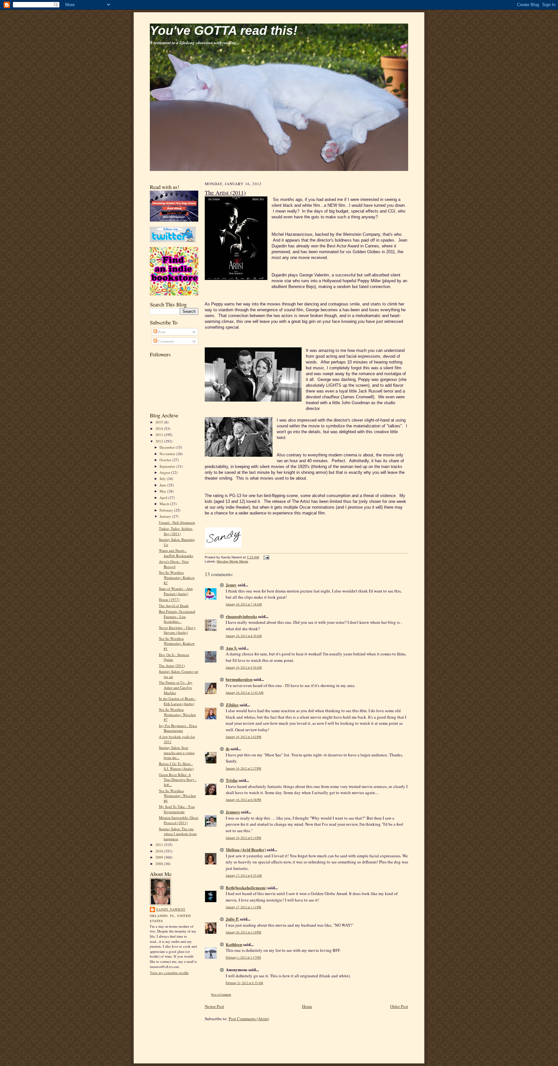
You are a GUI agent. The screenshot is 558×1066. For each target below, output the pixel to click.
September (168, 466)
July (163, 478)
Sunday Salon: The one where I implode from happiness (178, 833)
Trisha (232, 780)
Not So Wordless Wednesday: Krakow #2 (177, 577)
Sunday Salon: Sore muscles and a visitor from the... (177, 752)
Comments (165, 341)
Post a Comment (221, 994)
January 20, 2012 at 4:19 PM (243, 932)
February (167, 510)
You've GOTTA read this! (223, 30)
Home (307, 1006)
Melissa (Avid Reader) (246, 849)
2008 (159, 863)
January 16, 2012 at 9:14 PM (243, 838)
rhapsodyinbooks (241, 616)
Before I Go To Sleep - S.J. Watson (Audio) (176, 766)
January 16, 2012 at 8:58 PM (243, 800)
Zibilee (232, 705)
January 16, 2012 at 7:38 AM (244, 604)
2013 (159, 434)
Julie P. (232, 919)
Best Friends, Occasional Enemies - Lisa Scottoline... (177, 616)
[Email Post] (265, 557)
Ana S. (231, 648)
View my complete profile (169, 972)
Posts (161, 331)
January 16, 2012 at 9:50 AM (244, 667)
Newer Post (214, 1006)
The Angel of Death (174, 605)
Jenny (231, 585)
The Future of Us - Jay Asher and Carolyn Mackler (175, 687)
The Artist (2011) (172, 665)
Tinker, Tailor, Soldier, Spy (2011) (176, 531)
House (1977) (169, 599)
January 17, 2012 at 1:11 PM (243, 907)
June (163, 485)
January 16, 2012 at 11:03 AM (245, 693)
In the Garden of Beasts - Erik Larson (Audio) (177, 701)
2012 (159, 441)
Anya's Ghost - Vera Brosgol (174, 564)
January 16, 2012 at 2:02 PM (243, 737)
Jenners (233, 812)
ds (228, 748)
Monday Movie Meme (232, 561)
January (166, 516)
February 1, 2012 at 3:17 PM (243, 957)
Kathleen (234, 944)
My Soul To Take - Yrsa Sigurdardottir (177, 809)
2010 (159, 851)
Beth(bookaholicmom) (246, 887)
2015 (159, 422)
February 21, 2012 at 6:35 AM (244, 983)
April (164, 497)
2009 (159, 857)
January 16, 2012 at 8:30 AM (244, 636)
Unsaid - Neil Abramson (177, 522)
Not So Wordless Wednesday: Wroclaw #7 (177, 714)
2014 (159, 428)
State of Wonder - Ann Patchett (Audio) (176, 591)
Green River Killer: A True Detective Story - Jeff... (178, 779)
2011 (159, 844)
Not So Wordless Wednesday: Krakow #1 (177, 643)
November (168, 453)
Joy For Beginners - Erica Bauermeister (178, 728)
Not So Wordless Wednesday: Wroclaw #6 (177, 795)
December (168, 447)
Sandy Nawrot (170, 909)
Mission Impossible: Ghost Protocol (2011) (178, 820)
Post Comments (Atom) (249, 1018)
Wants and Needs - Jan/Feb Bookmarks (176, 553)
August (165, 472)
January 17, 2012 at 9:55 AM (244, 875)
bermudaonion (239, 679)
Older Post (399, 1006)
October (166, 459)
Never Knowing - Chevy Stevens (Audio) (177, 630)
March (165, 503)
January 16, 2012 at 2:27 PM (243, 768)
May (163, 491)
